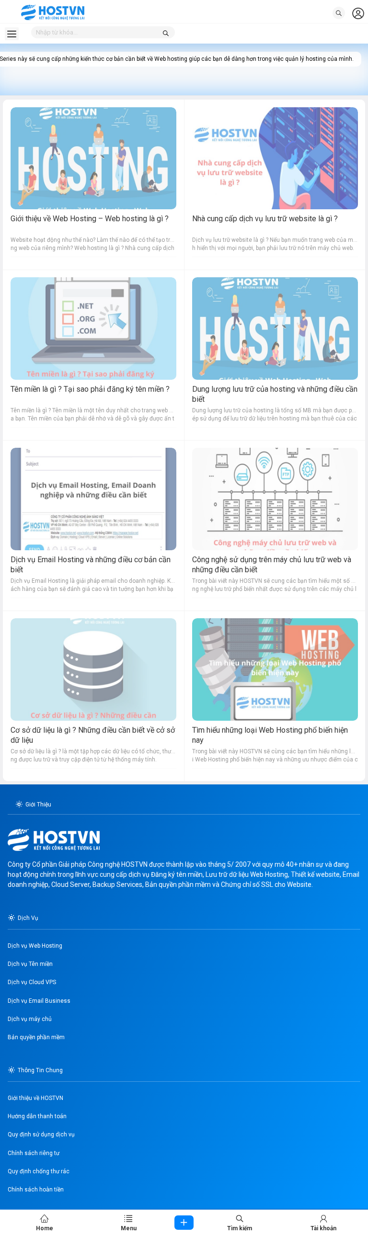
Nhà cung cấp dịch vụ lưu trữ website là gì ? (265, 218)
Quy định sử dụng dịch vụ (41, 1134)
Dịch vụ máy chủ (30, 1019)
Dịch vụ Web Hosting (35, 945)
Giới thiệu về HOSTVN (35, 1098)
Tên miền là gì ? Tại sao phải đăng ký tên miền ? (90, 389)
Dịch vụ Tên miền (30, 964)
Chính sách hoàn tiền (36, 1189)
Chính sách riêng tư (33, 1153)
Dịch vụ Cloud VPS (32, 982)
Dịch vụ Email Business (39, 1001)
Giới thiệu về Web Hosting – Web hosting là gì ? (90, 218)
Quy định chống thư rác (38, 1171)
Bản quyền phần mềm (36, 1037)
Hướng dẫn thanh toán (37, 1116)
